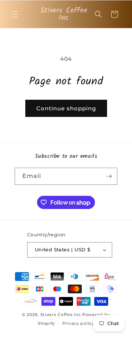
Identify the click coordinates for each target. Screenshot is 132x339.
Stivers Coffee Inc (60, 314)
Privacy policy (78, 323)
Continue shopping (66, 108)
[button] (15, 14)
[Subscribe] (109, 176)
